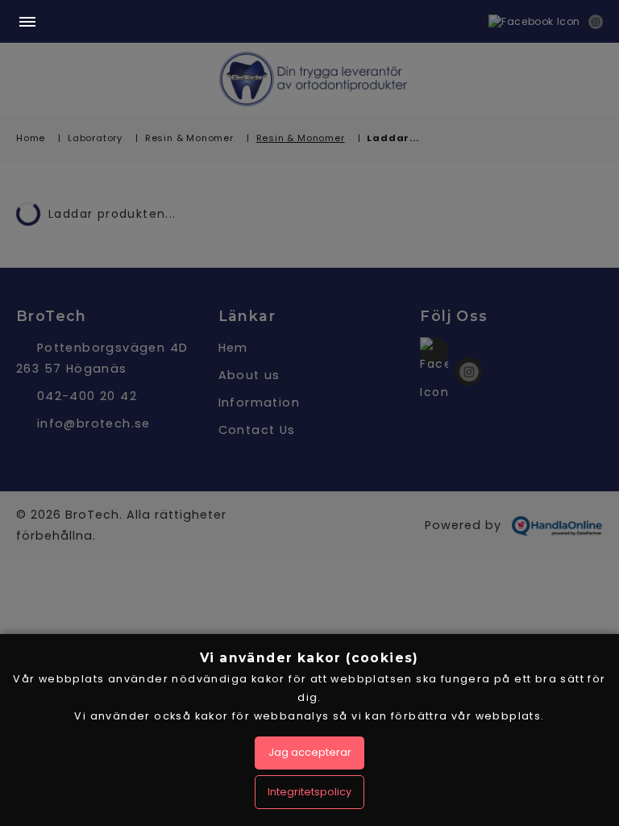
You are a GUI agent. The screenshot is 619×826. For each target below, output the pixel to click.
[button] (27, 23)
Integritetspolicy (309, 792)
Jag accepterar (309, 752)
